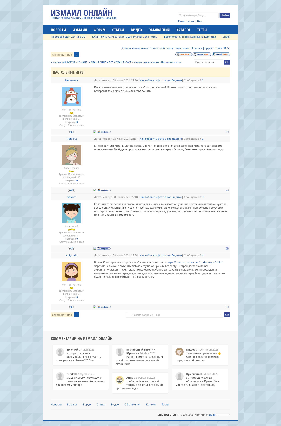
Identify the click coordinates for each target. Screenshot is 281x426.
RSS (226, 48)
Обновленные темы (135, 48)
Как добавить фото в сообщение (161, 80)
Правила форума (202, 48)
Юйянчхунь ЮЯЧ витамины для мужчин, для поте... (116, 36)
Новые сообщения (162, 48)
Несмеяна (71, 80)
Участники (182, 48)
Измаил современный (146, 62)
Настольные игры (171, 62)
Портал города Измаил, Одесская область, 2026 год (83, 18)
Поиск (218, 48)
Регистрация (186, 21)
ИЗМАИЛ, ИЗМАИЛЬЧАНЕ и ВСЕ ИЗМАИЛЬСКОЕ (104, 62)
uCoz (212, 415)
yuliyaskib (72, 255)
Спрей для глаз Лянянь (228, 36)
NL (71, 132)
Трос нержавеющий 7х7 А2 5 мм (56, 36)
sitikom (71, 197)
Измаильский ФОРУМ (63, 62)
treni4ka (72, 138)
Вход (200, 21)
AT (71, 190)
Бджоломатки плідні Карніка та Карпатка (181, 36)
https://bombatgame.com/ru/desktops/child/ (194, 262)
